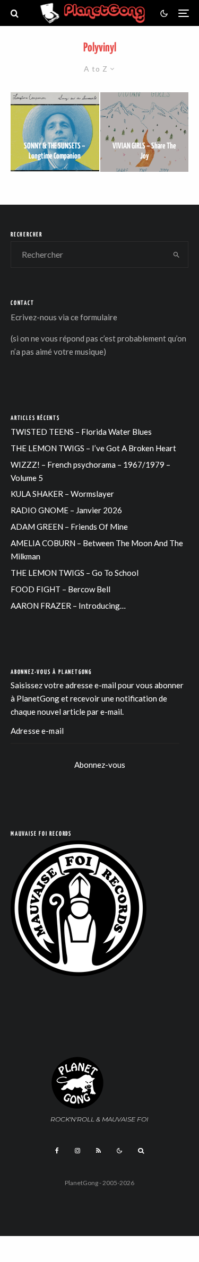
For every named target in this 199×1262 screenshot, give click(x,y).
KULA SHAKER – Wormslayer (62, 493)
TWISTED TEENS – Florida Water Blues (81, 431)
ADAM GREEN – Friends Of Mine (69, 526)
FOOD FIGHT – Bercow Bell (60, 589)
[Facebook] (57, 1151)
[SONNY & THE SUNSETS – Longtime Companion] (55, 132)
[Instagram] (77, 1151)
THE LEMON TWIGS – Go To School (75, 572)
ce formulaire (94, 317)
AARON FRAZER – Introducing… (68, 605)
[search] (176, 254)
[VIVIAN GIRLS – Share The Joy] (144, 132)
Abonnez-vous (99, 764)
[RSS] (98, 1151)
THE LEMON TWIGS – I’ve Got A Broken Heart (93, 448)
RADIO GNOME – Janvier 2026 (66, 510)
